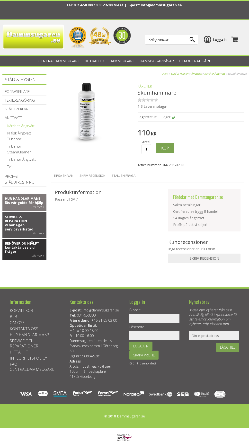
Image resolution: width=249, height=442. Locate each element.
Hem (165, 73)
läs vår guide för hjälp (24, 202)
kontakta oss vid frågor (20, 249)
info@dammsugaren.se (161, 5)
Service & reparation (16, 218)
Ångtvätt (196, 73)
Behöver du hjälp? (22, 243)
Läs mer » (37, 207)
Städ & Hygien (179, 73)
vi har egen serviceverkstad (19, 227)
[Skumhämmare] (85, 148)
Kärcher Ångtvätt (214, 73)
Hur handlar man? (22, 198)
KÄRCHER (145, 86)
